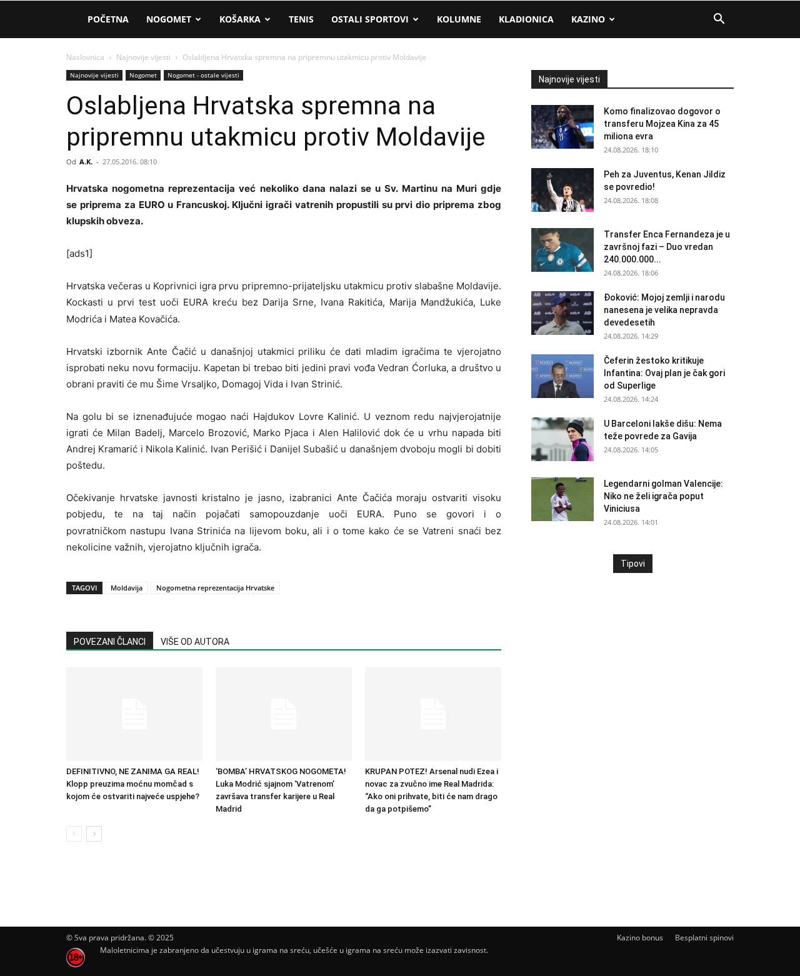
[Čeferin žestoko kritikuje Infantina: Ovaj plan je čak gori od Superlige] (562, 376)
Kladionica (526, 19)
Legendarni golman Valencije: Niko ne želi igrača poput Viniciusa (663, 496)
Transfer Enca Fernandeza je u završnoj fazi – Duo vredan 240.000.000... (667, 246)
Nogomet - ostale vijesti (203, 75)
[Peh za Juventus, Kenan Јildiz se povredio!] (562, 190)
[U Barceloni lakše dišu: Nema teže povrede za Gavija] (562, 439)
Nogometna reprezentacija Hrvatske (215, 587)
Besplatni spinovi (704, 937)
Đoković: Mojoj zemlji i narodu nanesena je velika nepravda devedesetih (664, 309)
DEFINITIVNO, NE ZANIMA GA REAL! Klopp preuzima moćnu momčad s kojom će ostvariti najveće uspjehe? (132, 784)
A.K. (85, 161)
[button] (719, 20)
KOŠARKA (240, 19)
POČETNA (108, 19)
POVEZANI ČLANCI (110, 642)
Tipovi (633, 564)
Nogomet (168, 19)
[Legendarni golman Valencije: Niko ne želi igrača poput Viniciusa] (562, 499)
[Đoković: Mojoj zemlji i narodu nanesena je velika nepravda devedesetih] (562, 313)
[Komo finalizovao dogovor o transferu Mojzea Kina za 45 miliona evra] (562, 127)
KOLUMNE (459, 19)
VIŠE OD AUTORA (195, 642)
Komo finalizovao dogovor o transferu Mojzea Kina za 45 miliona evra (662, 123)
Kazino (588, 19)
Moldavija (126, 587)
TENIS (301, 19)
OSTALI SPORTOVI (370, 19)
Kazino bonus (640, 937)
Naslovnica (85, 57)
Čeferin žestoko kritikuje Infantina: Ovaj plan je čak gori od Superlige (664, 373)
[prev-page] (74, 834)
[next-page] (94, 834)
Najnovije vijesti (143, 57)
